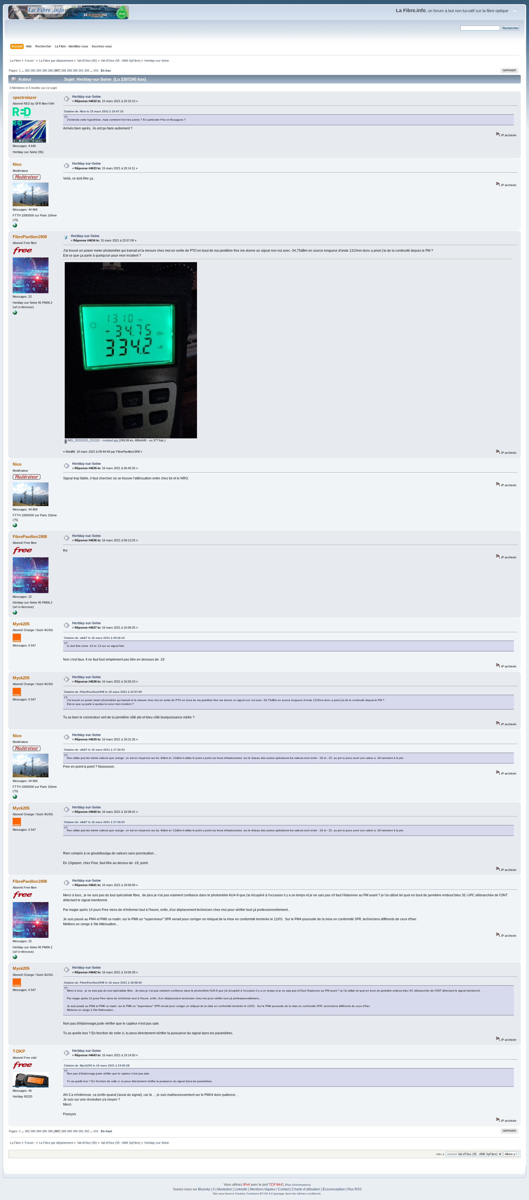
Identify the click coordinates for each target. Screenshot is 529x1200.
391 (81, 70)
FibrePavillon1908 (30, 236)
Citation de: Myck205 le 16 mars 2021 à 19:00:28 (96, 1065)
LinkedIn (240, 1189)
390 (75, 70)
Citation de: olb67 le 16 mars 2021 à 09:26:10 (94, 637)
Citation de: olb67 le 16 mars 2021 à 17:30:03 (94, 749)
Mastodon (224, 1189)
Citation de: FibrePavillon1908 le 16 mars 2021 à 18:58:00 (103, 982)
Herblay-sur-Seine (86, 97)
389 (69, 70)
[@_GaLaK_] (15, 226)
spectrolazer (25, 97)
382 (27, 70)
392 (86, 70)
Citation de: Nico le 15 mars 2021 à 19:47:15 (93, 111)
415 (95, 70)
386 (50, 70)
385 (44, 70)
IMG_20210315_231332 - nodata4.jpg (92, 440)
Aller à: (440, 1154)
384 (38, 70)
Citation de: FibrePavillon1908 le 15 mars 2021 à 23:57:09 (103, 691)
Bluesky (204, 1189)
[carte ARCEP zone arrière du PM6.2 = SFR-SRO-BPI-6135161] (15, 313)
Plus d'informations (298, 1184)
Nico (17, 164)
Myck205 (21, 623)
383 (33, 70)
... (23, 70)
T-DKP (19, 1051)
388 (63, 70)
